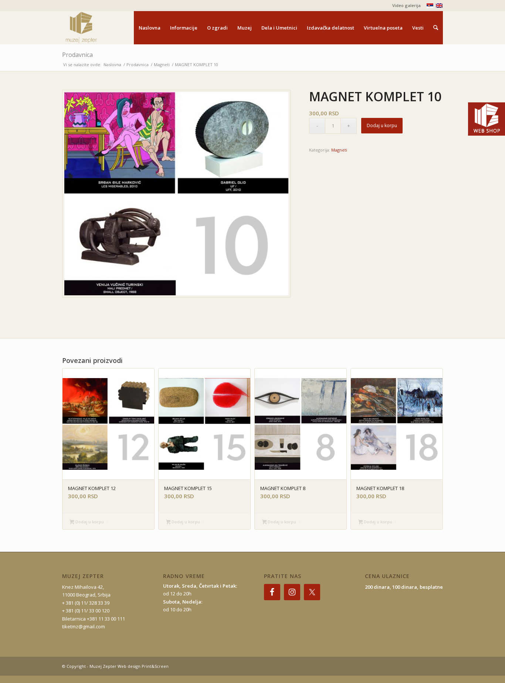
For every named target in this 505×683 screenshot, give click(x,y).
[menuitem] (405, 5)
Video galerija (406, 5)
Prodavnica (77, 55)
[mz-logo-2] (98, 27)
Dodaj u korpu (382, 125)
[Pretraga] (435, 27)
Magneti (339, 150)
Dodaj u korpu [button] (89, 521)
